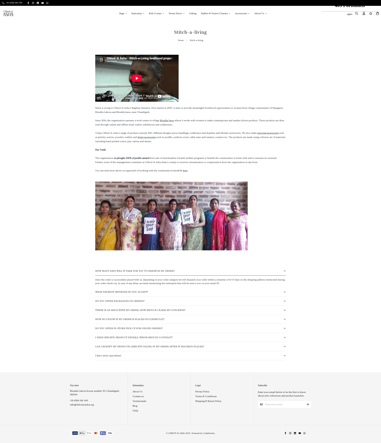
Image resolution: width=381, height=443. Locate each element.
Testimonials (139, 401)
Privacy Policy (202, 391)
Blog (135, 406)
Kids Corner (155, 13)
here (185, 170)
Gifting (192, 13)
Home (181, 40)
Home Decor (175, 13)
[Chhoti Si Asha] (8, 13)
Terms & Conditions (206, 396)
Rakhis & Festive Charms (214, 13)
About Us (259, 13)
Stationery (136, 13)
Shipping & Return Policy (208, 401)
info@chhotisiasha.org (82, 404)
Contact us (138, 396)
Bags (121, 13)
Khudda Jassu (167, 120)
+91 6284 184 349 (79, 400)
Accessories (241, 13)
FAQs (135, 410)
